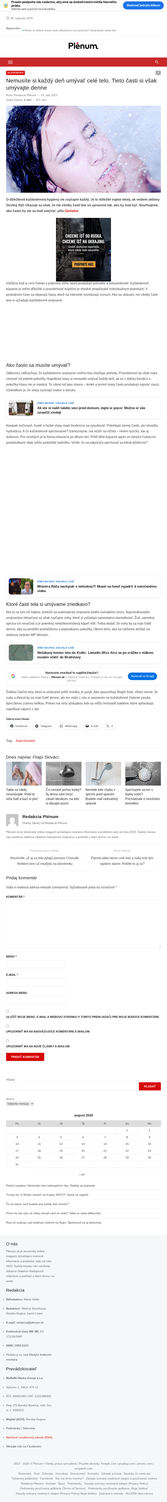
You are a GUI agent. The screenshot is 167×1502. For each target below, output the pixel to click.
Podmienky (13, 1428)
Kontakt (51, 1483)
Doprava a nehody (111, 1493)
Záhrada (47, 1473)
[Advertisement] (83, 332)
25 (39, 1157)
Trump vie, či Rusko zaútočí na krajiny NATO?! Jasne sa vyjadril (47, 1194)
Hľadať (10, 1079)
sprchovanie (26, 740)
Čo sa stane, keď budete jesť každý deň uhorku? (37, 1204)
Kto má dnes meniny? (69, 1478)
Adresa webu (16, 992)
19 (61, 1150)
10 (17, 1144)
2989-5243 (21, 1345)
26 (61, 1157)
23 (149, 1150)
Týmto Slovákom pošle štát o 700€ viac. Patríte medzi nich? (62, 28)
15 (127, 1144)
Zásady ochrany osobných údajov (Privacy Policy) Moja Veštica (56, 1493)
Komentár (15, 896)
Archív (10, 1099)
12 (61, 1144)
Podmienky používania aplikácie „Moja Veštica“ (118, 1488)
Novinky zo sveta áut (137, 1473)
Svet (37, 1473)
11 (39, 1144)
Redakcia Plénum (25, 95)
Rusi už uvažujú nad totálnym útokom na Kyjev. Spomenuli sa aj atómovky (53, 1222)
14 (105, 1144)
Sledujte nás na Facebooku (23, 1446)
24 (17, 1157)
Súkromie (29, 1428)
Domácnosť (77, 1473)
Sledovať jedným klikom (143, 5)
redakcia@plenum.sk (30, 1322)
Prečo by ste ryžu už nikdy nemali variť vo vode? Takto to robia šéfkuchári (53, 1213)
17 (17, 1150)
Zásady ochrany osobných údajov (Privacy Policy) (116, 1483)
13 (83, 1144)
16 (149, 1144)
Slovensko (15, 72)
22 (127, 1150)
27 (83, 1157)
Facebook (46, 1478)
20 (83, 1150)
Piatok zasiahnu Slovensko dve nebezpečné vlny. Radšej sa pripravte (50, 1185)
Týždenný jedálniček (24, 1478)
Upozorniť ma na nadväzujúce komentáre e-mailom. (48, 1031)
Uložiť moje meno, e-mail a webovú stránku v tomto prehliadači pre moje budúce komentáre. (83, 1016)
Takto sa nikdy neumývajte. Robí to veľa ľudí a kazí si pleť (22, 794)
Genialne (71, 211)
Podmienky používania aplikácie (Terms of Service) (53, 1488)
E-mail (12, 974)
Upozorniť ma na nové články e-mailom (38, 1046)
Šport (61, 1483)
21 (105, 1150)
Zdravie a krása (111, 1473)
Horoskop (61, 1473)
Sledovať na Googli (142, 676)
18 (39, 1150)
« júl (82, 1174)
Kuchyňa (93, 1473)
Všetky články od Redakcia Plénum (44, 823)
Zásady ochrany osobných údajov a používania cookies (121, 1478)
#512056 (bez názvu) (139, 1493)
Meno (11, 956)
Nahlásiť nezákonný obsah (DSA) (29, 1437)
